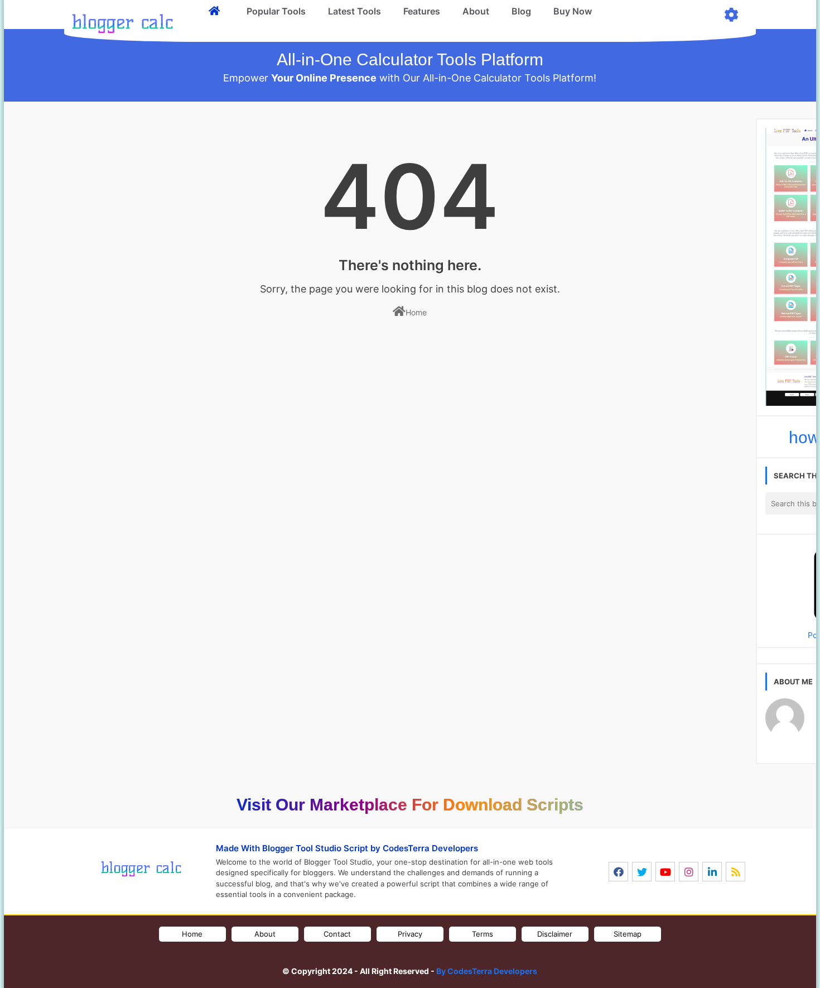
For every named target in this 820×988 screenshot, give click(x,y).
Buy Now (572, 11)
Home (416, 312)
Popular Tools (276, 11)
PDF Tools (474, 959)
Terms (482, 933)
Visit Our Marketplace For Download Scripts (410, 804)
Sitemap (627, 933)
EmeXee (384, 959)
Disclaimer (554, 933)
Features (421, 11)
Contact (337, 933)
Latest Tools (354, 11)
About (475, 11)
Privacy (410, 933)
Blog (521, 11)
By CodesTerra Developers (486, 971)
